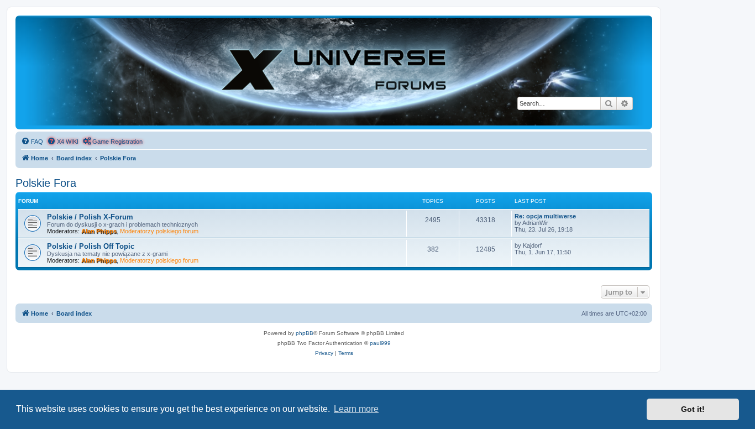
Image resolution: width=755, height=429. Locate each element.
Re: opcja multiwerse (545, 216)
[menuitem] (32, 141)
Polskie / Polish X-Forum (90, 217)
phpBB (304, 333)
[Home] (333, 71)
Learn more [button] (356, 409)
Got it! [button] (693, 409)
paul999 (380, 343)
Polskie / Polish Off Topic (90, 246)
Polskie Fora (45, 183)
